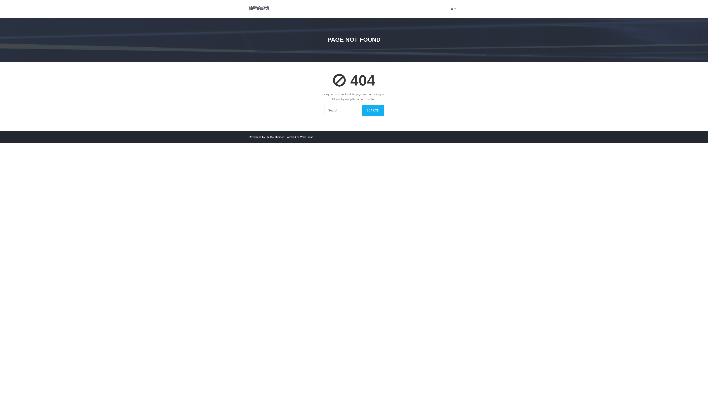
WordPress (306, 136)
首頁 (453, 9)
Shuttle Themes (275, 136)
